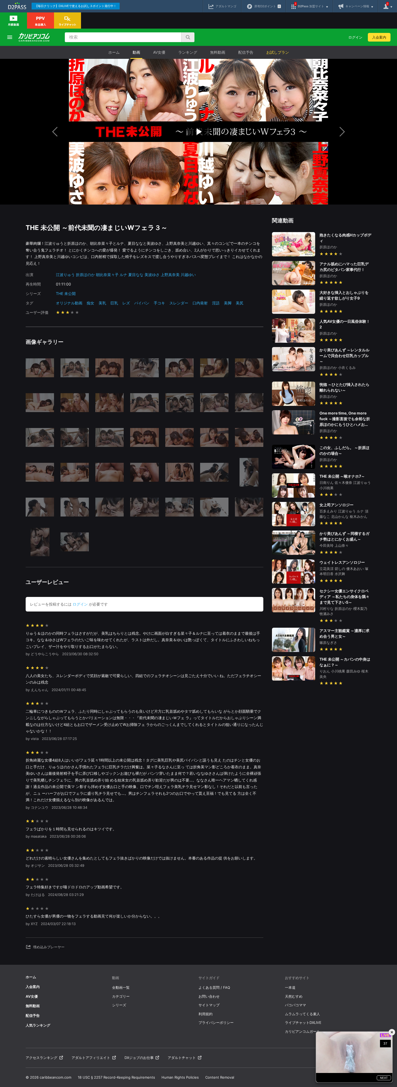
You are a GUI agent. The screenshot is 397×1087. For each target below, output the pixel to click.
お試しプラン (277, 52)
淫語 (216, 303)
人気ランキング (38, 1025)
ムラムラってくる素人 (302, 1014)
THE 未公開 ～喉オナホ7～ (342, 476)
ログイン (355, 37)
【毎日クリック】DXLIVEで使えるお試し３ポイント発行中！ (75, 6)
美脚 (227, 303)
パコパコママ (295, 1005)
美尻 (239, 303)
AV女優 (159, 52)
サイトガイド (209, 978)
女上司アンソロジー (336, 504)
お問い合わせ (209, 996)
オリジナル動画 (69, 303)
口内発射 (200, 303)
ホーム (114, 52)
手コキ (159, 303)
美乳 (102, 303)
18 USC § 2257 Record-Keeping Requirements (116, 1077)
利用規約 (205, 1014)
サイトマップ (209, 1005)
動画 (136, 52)
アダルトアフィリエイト (91, 1057)
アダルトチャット (182, 1057)
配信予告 (245, 52)
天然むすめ (293, 996)
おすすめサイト (297, 978)
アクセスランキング (41, 1057)
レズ (126, 303)
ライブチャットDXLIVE (303, 1022)
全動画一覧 (121, 987)
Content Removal (219, 1077)
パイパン (141, 303)
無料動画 (217, 52)
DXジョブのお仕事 (139, 1057)
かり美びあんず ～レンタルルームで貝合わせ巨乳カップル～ (344, 356)
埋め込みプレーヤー (49, 947)
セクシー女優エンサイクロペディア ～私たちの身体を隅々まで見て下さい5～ (344, 596)
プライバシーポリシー (216, 1022)
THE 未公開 (66, 293)
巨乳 (114, 303)
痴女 (90, 303)
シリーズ (119, 1005)
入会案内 (379, 37)
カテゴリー (121, 996)
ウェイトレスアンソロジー (342, 562)
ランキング (187, 52)
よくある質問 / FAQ (214, 987)
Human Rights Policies (180, 1077)
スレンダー (178, 303)
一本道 (290, 987)
